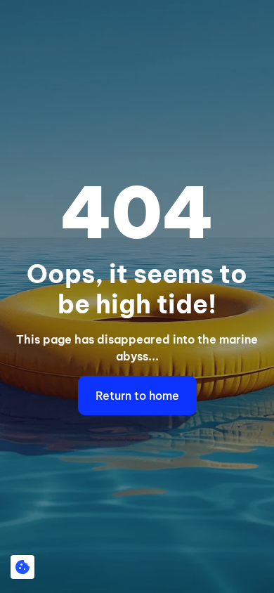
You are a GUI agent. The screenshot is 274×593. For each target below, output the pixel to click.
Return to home (137, 396)
